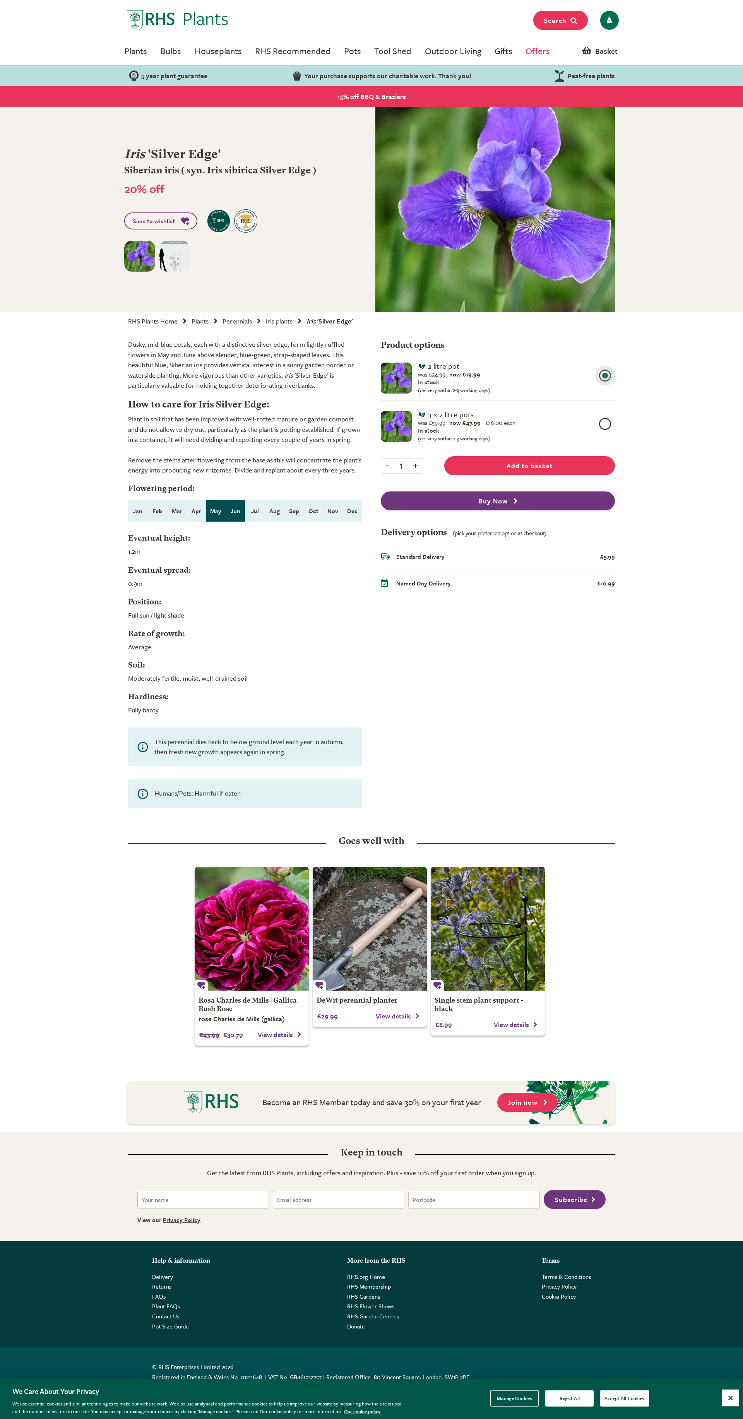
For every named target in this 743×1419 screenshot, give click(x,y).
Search (555, 20)
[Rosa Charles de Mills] (252, 929)
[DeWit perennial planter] (370, 929)
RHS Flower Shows (370, 1306)
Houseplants (218, 51)
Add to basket (530, 466)
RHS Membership (369, 1286)
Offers (538, 51)
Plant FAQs (166, 1306)
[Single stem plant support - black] (488, 929)
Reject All (570, 1398)
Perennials (237, 321)
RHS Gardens (363, 1296)
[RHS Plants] (177, 20)
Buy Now (494, 501)
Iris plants (279, 321)
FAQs (159, 1296)
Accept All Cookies (624, 1398)
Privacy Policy (181, 1219)
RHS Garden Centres (373, 1316)
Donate (356, 1326)
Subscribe (571, 1199)
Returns (161, 1286)
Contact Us (165, 1316)
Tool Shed (392, 51)
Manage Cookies (514, 1398)
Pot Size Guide (170, 1326)
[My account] (608, 20)
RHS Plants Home (153, 321)
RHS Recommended (292, 51)
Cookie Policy (559, 1296)
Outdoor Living (453, 51)
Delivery (162, 1276)
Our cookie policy (362, 1410)
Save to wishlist (154, 221)
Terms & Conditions (566, 1276)
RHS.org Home (366, 1276)
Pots (352, 51)
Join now (523, 1102)
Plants (135, 51)
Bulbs (170, 51)
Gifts (503, 51)
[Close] (730, 1398)
